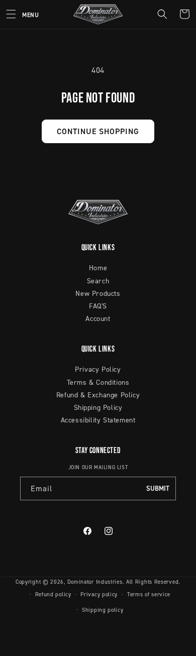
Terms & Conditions (98, 382)
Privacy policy (99, 594)
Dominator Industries (95, 581)
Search (98, 280)
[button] (19, 14)
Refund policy (53, 594)
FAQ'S (98, 305)
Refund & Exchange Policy (98, 394)
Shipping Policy (98, 407)
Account (97, 318)
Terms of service (148, 594)
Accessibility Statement (98, 419)
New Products (97, 293)
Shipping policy (103, 609)
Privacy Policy (98, 369)
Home (98, 267)
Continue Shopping (98, 131)
